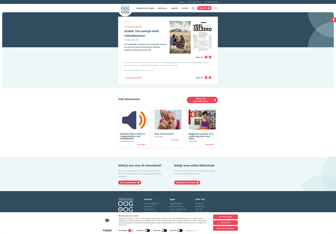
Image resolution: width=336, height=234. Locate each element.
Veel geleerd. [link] (149, 70)
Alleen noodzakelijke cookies (225, 228)
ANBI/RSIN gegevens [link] (202, 212)
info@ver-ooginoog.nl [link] (151, 203)
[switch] (147, 230)
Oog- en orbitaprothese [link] (178, 209)
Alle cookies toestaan (225, 217)
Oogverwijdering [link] (175, 212)
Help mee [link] (162, 8)
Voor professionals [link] (211, 2)
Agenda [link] (174, 8)
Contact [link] (184, 8)
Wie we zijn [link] (199, 203)
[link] (333, 20)
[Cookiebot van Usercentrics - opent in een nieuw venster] (107, 230)
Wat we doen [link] (200, 206)
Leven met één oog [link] (176, 206)
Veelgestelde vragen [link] (145, 8)
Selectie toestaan (225, 222)
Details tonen (190, 230)
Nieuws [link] (181, 2)
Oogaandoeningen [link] (176, 203)
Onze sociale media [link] (194, 2)
